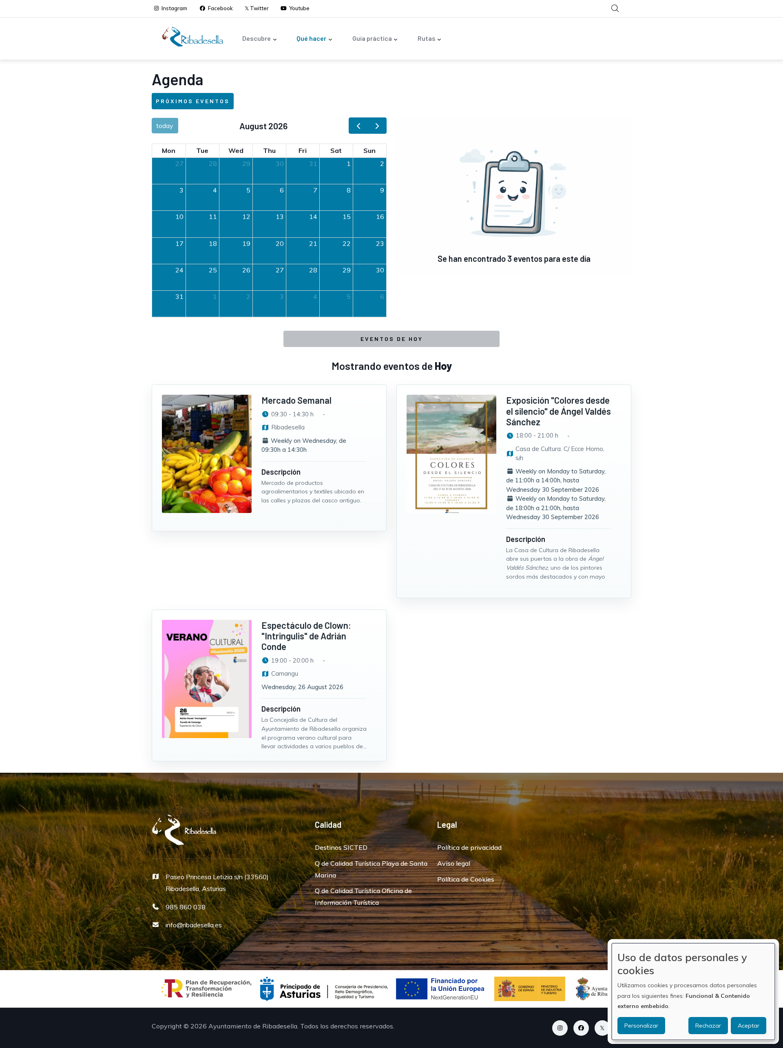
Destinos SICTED (341, 847)
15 (347, 216)
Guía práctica (372, 38)
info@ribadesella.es (194, 925)
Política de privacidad (469, 847)
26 (246, 270)
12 (246, 216)
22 (347, 243)
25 (213, 270)
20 (280, 243)
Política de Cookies (465, 879)
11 (213, 216)
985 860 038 (186, 907)
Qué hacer (311, 38)
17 (179, 243)
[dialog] (693, 991)
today (164, 126)
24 (179, 270)
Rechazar (708, 1025)
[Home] (192, 37)
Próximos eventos (193, 100)
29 (246, 163)
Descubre (256, 38)
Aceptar (748, 1025)
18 (213, 243)
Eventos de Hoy (392, 338)
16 (380, 216)
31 (313, 163)
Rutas (427, 38)
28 (213, 163)
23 (380, 243)
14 (313, 216)
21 (313, 243)
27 (179, 163)
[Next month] (377, 125)
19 (246, 243)
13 (280, 216)
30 (280, 163)
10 (179, 216)
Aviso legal (453, 863)
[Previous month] (358, 125)
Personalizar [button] (641, 1025)
